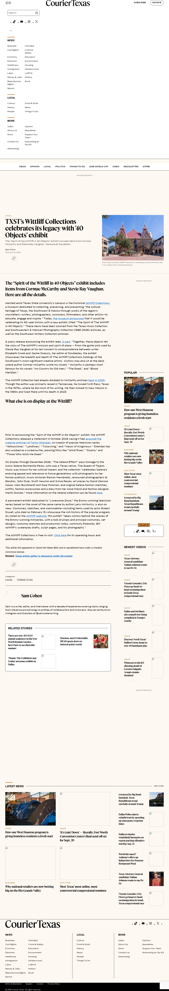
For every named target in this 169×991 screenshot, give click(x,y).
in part (66, 342)
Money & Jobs (14, 77)
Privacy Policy (54, 984)
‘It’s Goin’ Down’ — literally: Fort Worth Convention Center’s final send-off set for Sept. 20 (134, 436)
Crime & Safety (35, 944)
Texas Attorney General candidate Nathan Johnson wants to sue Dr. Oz (135, 563)
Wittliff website (36, 516)
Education (30, 57)
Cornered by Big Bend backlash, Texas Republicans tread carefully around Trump (133, 504)
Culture (11, 103)
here (99, 493)
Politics (28, 77)
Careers (40, 984)
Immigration (13, 69)
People (10, 112)
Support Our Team (151, 949)
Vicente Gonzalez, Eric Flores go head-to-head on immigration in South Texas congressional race (135, 590)
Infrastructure (32, 69)
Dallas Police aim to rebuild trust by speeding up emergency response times (131, 819)
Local (47, 167)
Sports (10, 88)
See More (159, 786)
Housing (29, 65)
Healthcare (12, 65)
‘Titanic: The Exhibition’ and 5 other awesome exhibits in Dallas (22, 661)
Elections (12, 61)
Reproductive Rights (15, 973)
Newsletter (30, 131)
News (27, 107)
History (11, 107)
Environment (31, 61)
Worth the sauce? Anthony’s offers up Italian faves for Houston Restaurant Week (131, 859)
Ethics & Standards (13, 984)
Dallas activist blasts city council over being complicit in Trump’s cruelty (135, 616)
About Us (12, 131)
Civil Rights (12, 50)
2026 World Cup (98, 167)
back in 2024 (96, 380)
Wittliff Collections (97, 303)
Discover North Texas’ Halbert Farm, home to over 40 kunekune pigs (135, 642)
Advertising (13, 149)
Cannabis (29, 46)
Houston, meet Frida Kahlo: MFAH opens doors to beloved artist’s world (74, 641)
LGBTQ (28, 73)
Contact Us (12, 142)
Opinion (29, 127)
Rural (27, 81)
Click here (60, 535)
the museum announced (68, 319)
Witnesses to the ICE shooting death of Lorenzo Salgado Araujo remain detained (134, 669)
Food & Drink (31, 103)
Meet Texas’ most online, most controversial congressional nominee (132, 480)
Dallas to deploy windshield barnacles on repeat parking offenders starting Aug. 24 (131, 839)
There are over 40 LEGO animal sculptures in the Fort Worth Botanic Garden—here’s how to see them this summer (22, 642)
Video (10, 127)
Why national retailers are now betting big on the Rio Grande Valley (133, 458)
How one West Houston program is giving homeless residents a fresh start (141, 414)
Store (10, 135)
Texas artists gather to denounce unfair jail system (43, 556)
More (121, 934)
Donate (156, 3)
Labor (10, 73)
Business (11, 46)
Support (29, 984)
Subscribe (140, 3)
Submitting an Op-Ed (153, 953)
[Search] (36, 13)
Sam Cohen (10, 249)
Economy (12, 57)
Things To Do (31, 112)
